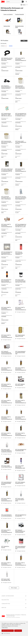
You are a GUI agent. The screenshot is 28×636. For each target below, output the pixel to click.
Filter (24, 40)
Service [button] (4, 607)
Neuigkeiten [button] (5, 599)
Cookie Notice (5, 627)
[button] (6, 633)
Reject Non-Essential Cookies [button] (8, 630)
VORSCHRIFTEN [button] (6, 603)
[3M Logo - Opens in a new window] (3, 2)
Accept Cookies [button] (18, 630)
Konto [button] (24, 4)
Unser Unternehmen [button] (8, 595)
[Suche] (23, 2)
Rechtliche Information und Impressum (13, 614)
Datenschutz (23, 614)
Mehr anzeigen (14, 587)
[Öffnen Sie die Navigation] (26, 1)
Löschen (10, 45)
